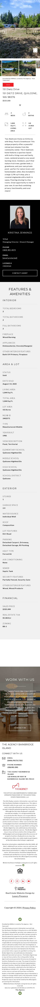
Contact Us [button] (20, 728)
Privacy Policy (29, 907)
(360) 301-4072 (9, 250)
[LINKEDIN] (23, 881)
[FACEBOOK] (11, 881)
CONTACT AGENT (20, 273)
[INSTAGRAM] (17, 881)
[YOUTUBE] (29, 881)
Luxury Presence (20, 896)
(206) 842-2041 (12, 767)
